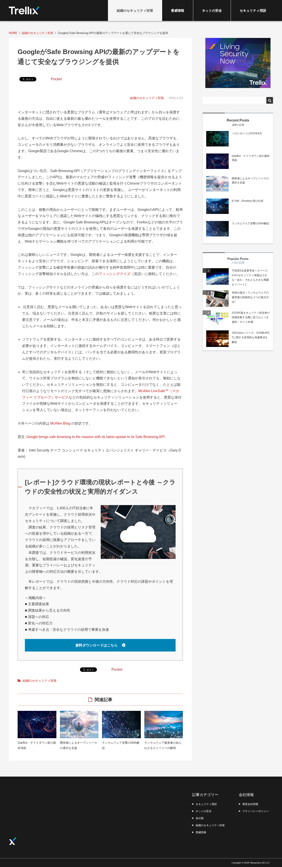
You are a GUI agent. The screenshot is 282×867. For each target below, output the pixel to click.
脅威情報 (177, 10)
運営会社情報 (250, 804)
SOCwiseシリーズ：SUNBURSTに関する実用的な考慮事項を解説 (250, 337)
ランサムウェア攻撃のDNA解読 (250, 223)
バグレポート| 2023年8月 (247, 133)
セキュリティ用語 (253, 10)
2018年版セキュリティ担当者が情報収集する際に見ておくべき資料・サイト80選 (251, 317)
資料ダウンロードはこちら (97, 645)
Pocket (56, 79)
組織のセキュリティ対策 (135, 10)
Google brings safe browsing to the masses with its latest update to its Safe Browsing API (95, 437)
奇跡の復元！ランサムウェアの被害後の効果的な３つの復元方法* (250, 297)
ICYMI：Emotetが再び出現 (247, 200)
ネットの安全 (212, 10)
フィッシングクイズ (114, 274)
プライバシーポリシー (255, 811)
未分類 (200, 818)
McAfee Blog (60, 423)
